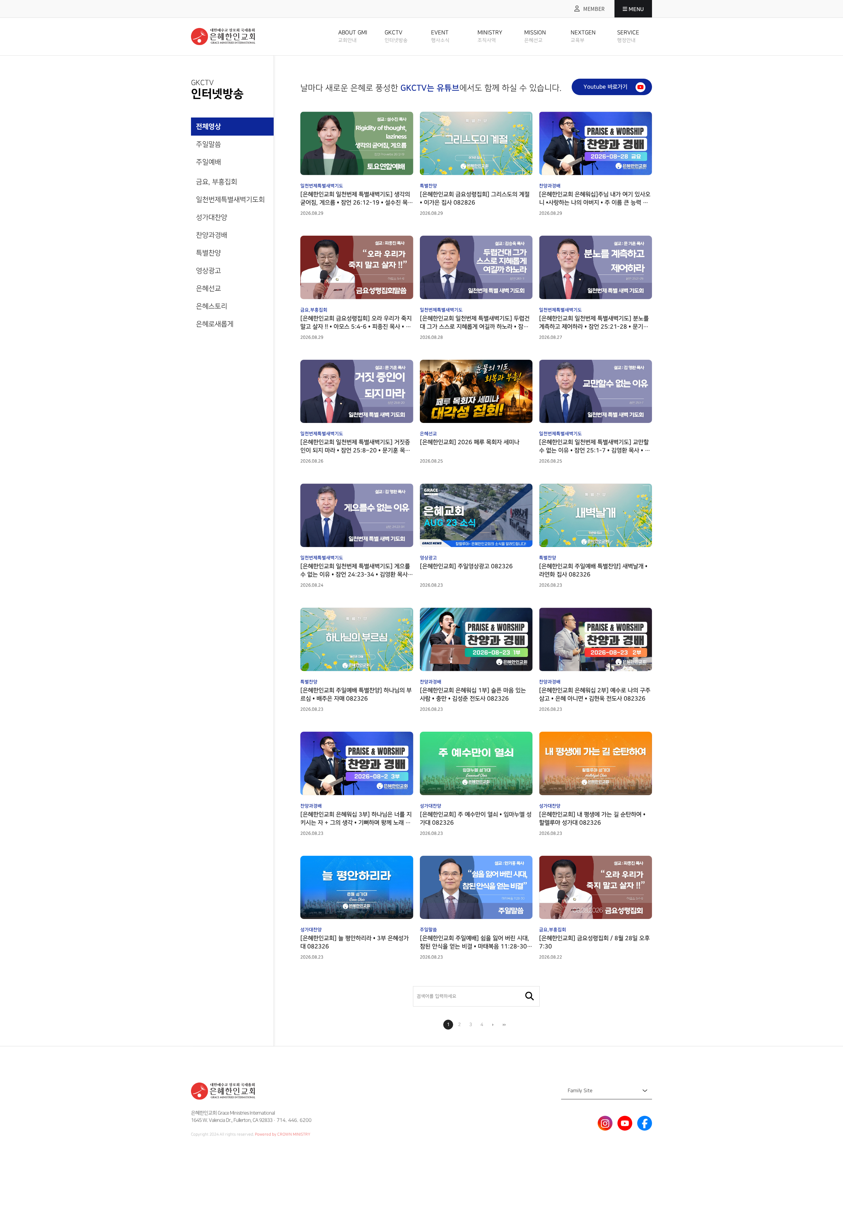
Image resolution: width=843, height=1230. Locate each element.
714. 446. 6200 (294, 1120)
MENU (635, 10)
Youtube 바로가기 (606, 87)
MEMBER (593, 9)
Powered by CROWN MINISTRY (282, 1134)
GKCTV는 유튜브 (429, 88)
